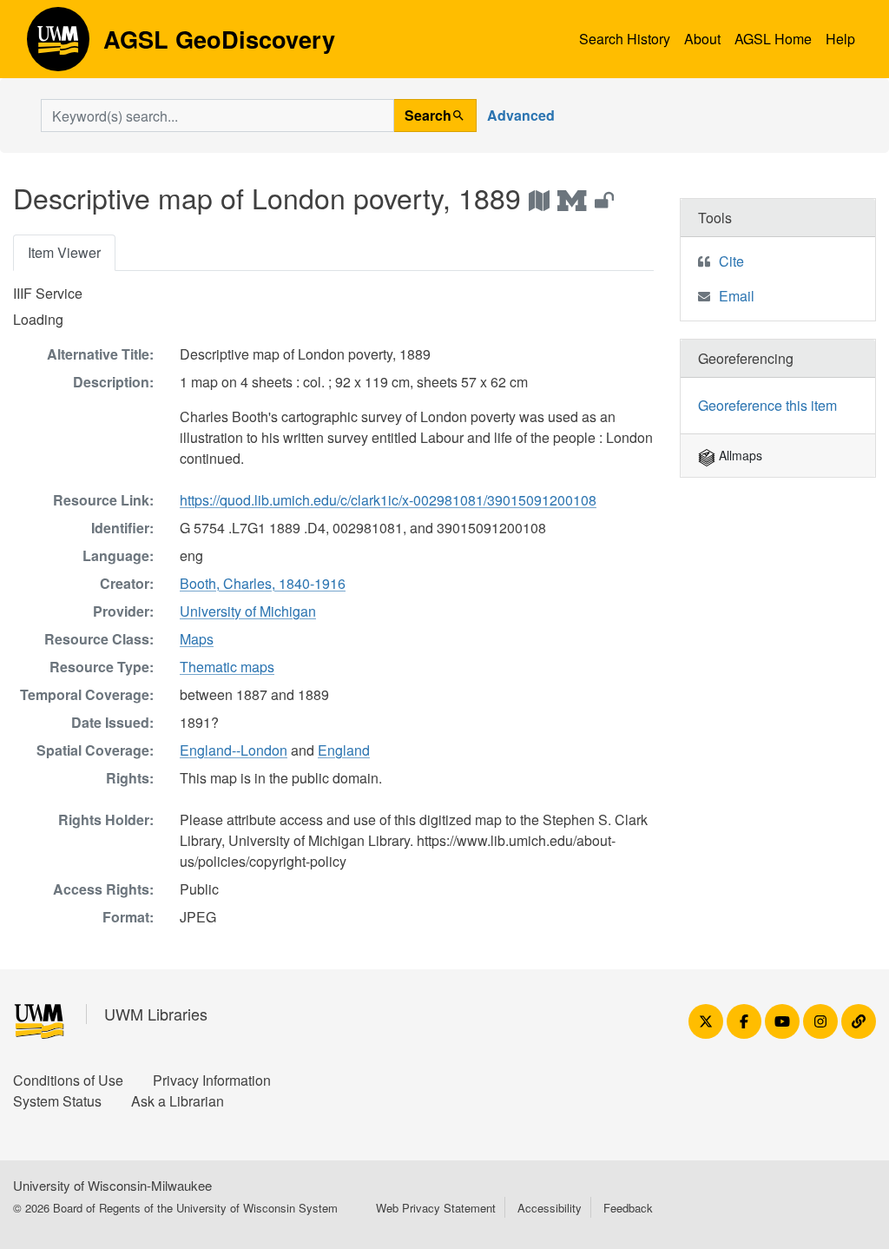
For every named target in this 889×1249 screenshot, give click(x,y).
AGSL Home (773, 39)
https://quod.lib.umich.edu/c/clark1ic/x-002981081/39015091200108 (388, 500)
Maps (197, 639)
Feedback (628, 1207)
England (344, 750)
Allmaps (738, 455)
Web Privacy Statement (436, 1207)
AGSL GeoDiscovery (58, 45)
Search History (624, 39)
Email (736, 296)
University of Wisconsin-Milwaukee (112, 1185)
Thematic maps (227, 667)
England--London (233, 750)
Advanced (521, 115)
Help (840, 39)
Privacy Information (212, 1080)
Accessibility (549, 1207)
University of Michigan (248, 611)
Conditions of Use (68, 1080)
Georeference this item (767, 405)
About (702, 39)
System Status (57, 1101)
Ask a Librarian (177, 1101)
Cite (731, 261)
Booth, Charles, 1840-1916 (263, 583)
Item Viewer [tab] (64, 252)
